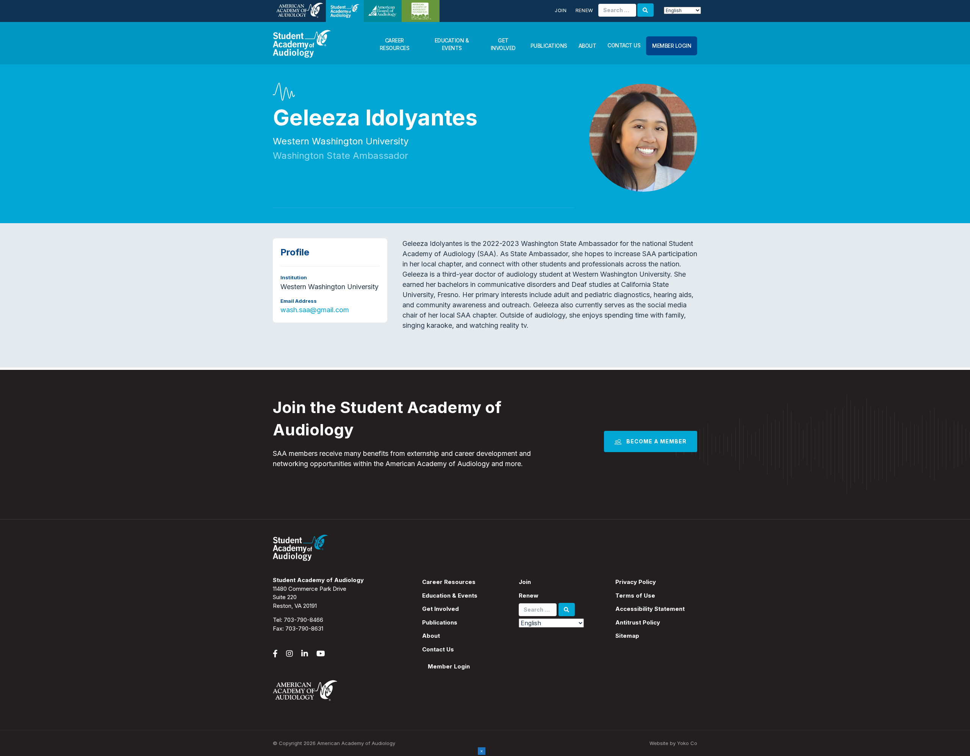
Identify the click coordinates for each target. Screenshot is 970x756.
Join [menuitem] (525, 581)
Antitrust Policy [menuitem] (637, 622)
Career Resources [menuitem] (449, 581)
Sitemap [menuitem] (627, 635)
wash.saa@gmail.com (314, 310)
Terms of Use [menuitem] (635, 595)
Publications (548, 45)
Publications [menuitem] (439, 622)
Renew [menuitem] (528, 595)
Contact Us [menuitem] (438, 649)
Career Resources (395, 44)
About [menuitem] (431, 635)
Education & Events (452, 44)
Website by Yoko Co (673, 743)
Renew (584, 10)
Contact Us (623, 45)
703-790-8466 (303, 619)
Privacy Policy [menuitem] (635, 581)
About (587, 45)
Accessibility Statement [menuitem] (650, 608)
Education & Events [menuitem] (449, 595)
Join (561, 10)
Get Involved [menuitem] (440, 608)
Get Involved (503, 44)
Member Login (671, 45)
